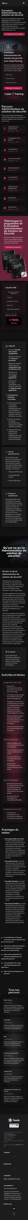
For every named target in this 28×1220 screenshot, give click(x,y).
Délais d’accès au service (11, 315)
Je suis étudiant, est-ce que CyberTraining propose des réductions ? (11, 965)
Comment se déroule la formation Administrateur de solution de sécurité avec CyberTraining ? (13, 948)
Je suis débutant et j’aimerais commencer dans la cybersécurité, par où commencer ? (13, 940)
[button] (23, 3)
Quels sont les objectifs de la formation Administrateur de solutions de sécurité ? (11, 957)
